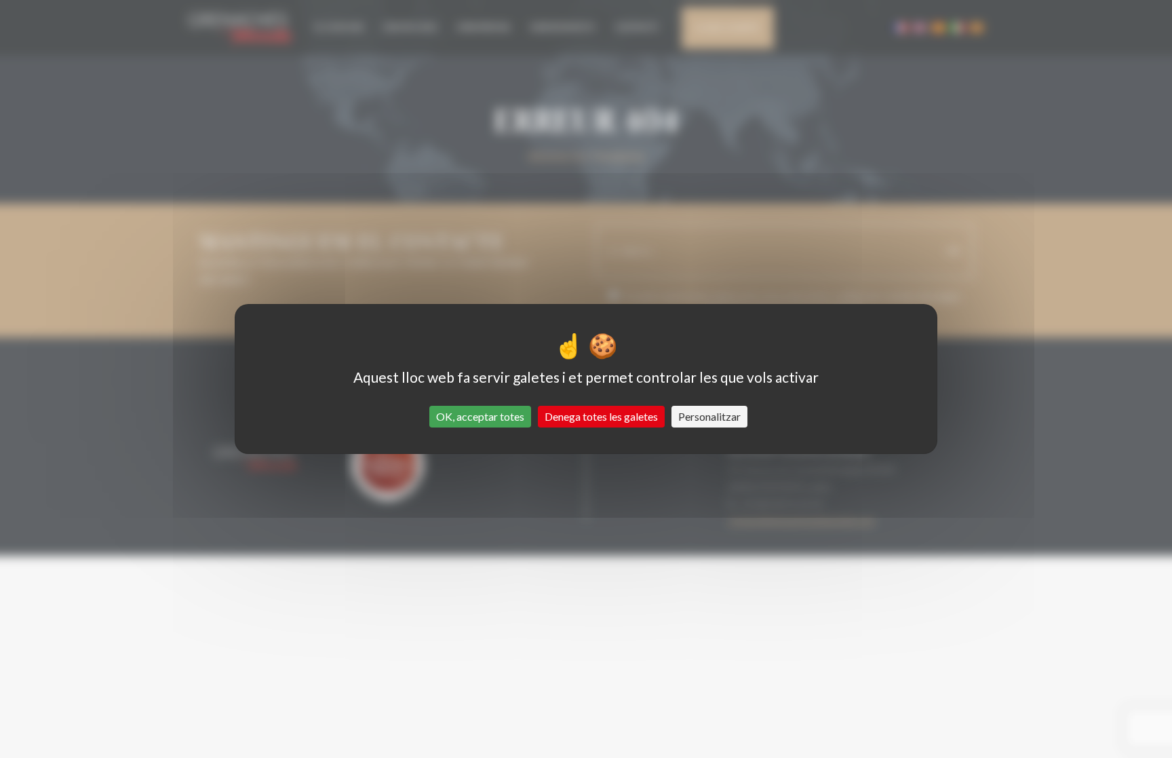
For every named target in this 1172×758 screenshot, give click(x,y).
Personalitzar (709, 416)
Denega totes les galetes (601, 416)
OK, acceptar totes (480, 416)
